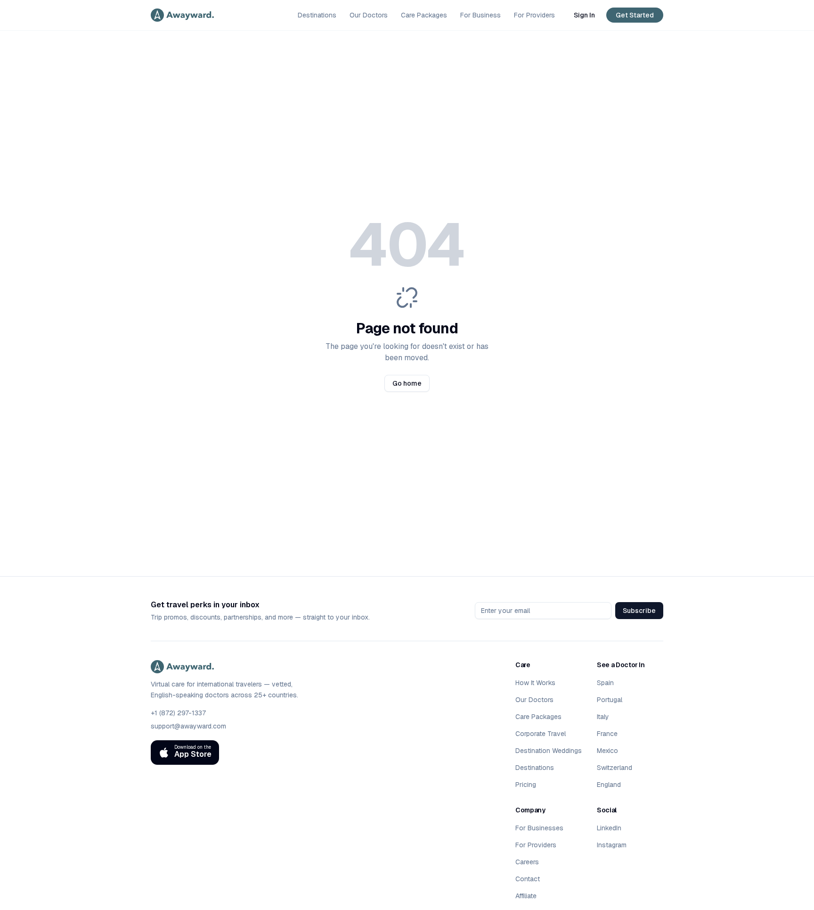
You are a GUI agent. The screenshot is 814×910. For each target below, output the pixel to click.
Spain (605, 682)
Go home (407, 383)
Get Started (635, 15)
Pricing (525, 784)
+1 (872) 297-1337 (178, 713)
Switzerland (614, 767)
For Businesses (539, 828)
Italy (603, 716)
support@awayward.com (188, 726)
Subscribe (639, 610)
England (609, 784)
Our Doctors (369, 15)
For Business (480, 15)
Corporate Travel (540, 733)
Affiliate (526, 896)
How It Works (535, 682)
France (607, 733)
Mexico (607, 750)
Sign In (584, 15)
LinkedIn (609, 828)
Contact (527, 879)
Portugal (609, 699)
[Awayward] (182, 15)
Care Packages (424, 15)
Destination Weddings (548, 750)
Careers (527, 862)
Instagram (612, 845)
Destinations (317, 15)
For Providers (534, 15)
